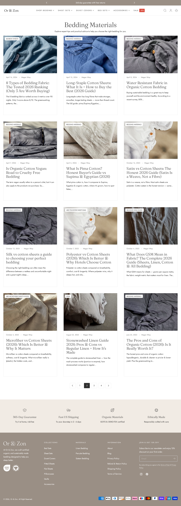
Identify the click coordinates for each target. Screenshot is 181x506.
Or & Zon (14, 499)
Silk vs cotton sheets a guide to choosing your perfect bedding (29, 258)
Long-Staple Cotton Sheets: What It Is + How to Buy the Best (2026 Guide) (89, 87)
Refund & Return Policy (117, 463)
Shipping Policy (114, 468)
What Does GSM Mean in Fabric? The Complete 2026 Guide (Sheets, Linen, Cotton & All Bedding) (150, 260)
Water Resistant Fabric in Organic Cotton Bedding (147, 85)
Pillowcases (49, 473)
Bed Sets (47, 448)
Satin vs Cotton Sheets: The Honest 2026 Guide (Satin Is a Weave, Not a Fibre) (149, 172)
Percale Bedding (83, 453)
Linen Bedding (82, 448)
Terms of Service (114, 473)
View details (13, 110)
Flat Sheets (48, 468)
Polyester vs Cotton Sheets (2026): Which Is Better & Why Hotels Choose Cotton (88, 258)
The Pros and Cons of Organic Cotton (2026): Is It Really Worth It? (149, 344)
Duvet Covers (49, 458)
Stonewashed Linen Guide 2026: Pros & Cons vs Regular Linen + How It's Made (87, 346)
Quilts (46, 479)
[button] (165, 10)
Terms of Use (165, 465)
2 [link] (87, 385)
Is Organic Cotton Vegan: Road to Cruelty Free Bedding (26, 172)
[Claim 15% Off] (174, 458)
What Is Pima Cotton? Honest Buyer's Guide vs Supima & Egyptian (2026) (88, 172)
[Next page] (108, 385)
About (109, 448)
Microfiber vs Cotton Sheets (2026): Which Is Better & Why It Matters (29, 344)
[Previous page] (73, 385)
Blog (109, 453)
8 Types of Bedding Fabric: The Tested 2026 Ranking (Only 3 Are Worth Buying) (28, 87)
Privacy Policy (113, 458)
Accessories (49, 484)
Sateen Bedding (82, 458)
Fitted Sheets (49, 463)
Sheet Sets (48, 453)
